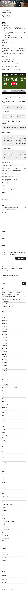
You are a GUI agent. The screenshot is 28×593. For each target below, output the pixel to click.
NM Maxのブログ (8, 2)
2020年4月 (4, 345)
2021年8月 (4, 323)
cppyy (3, 415)
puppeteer (4, 476)
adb (3, 382)
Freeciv (3, 440)
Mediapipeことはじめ (7, 306)
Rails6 (3, 490)
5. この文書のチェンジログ (8, 42)
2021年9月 (4, 320)
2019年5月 (4, 370)
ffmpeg (3, 437)
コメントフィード (6, 557)
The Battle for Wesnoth (7, 504)
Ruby (3, 493)
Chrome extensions (6, 410)
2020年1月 (4, 351)
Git (2, 443)
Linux (3, 460)
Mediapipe (4, 462)
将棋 (3, 532)
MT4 (3, 465)
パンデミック (5, 526)
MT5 (3, 468)
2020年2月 (4, 348)
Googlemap (4, 446)
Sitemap (4, 575)
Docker (3, 429)
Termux (3, 501)
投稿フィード (5, 554)
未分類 (3, 543)
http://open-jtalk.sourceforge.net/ (9, 61)
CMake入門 (4, 303)
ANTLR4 (4, 393)
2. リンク (4, 23)
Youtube (4, 513)
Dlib (3, 426)
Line (3, 457)
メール (4, 238)
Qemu (3, 487)
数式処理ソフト (5, 538)
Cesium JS (4, 407)
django (3, 423)
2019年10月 (4, 359)
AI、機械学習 (5, 384)
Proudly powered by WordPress (9, 589)
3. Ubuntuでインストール (7, 25)
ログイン (4, 552)
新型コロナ (4, 540)
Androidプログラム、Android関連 (9, 387)
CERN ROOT (5, 404)
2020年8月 (4, 340)
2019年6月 (4, 368)
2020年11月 (4, 334)
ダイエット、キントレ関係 (8, 521)
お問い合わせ (5, 582)
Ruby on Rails (5, 496)
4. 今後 (3, 40)
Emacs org (4, 435)
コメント (4, 212)
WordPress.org (5, 560)
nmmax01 (12, 10)
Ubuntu (3, 507)
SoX (3, 499)
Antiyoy (3, 390)
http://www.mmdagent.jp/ (12, 63)
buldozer (4, 401)
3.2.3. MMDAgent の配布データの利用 (13, 37)
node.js (3, 471)
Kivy (3, 454)
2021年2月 (4, 329)
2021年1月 (4, 331)
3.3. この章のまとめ (8, 38)
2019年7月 (4, 365)
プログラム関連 (5, 529)
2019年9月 (4, 362)
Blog (3, 396)
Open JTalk (6, 199)
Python (3, 485)
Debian (3, 421)
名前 (3, 231)
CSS (3, 418)
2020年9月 (4, 337)
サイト (3, 245)
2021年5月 (4, 326)
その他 (3, 518)
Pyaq (3, 479)
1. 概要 (3, 22)
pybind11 (4, 482)
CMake (3, 412)
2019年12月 (4, 354)
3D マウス (4, 379)
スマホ (3, 515)
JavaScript (4, 451)
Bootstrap (4, 398)
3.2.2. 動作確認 (8, 35)
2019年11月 (4, 357)
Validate (4, 192)
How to (3, 449)
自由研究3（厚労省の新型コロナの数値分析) (12, 292)
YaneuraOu (4, 510)
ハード (3, 524)
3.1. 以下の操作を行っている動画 (11, 27)
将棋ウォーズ (5, 535)
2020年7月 (4, 343)
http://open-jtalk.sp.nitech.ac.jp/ (14, 59)
